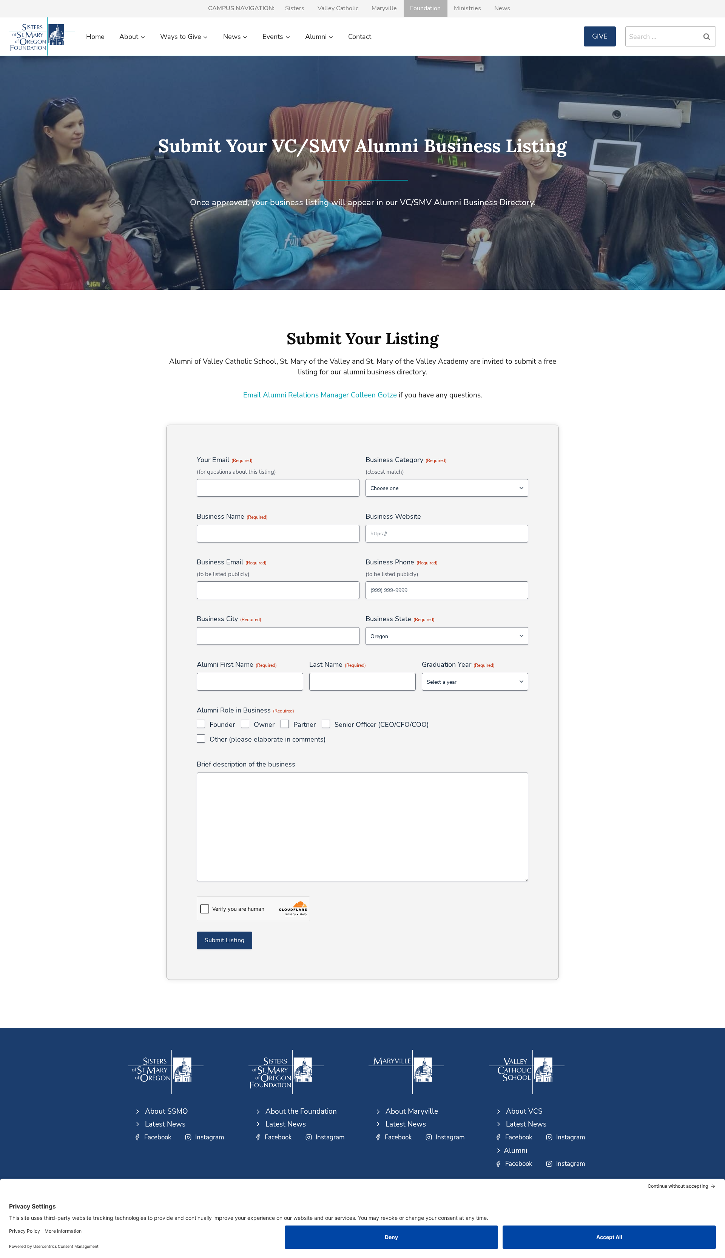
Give (600, 36)
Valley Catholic (338, 8)
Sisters (294, 8)
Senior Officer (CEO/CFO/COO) (382, 724)
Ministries (467, 8)
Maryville (384, 8)
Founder (222, 724)
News (502, 8)
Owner (264, 724)
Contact (359, 36)
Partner (304, 724)
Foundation (425, 8)
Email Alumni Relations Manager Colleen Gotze (320, 395)
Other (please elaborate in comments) (268, 739)
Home (95, 36)
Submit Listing (224, 940)
